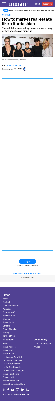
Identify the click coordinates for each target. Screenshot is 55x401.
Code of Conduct (10, 329)
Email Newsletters (11, 380)
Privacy (6, 332)
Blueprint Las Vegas (15, 370)
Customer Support (11, 305)
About (5, 299)
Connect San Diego (14, 360)
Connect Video (9, 377)
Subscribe (47, 4)
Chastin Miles (13, 65)
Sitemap (6, 319)
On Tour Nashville (13, 367)
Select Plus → (36, 273)
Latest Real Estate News (14, 384)
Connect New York (14, 357)
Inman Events (9, 353)
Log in (37, 4)
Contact (6, 302)
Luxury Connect (13, 364)
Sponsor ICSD (9, 312)
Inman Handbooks (11, 374)
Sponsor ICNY (9, 315)
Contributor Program (43, 343)
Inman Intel (8, 350)
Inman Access (9, 347)
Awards (37, 347)
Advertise (7, 309)
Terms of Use (9, 336)
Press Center (9, 322)
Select (6, 343)
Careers (6, 326)
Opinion (6, 15)
